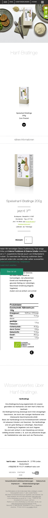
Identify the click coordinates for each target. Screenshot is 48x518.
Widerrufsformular (25, 486)
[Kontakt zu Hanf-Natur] (44, 16)
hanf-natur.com (36, 496)
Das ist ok (11, 272)
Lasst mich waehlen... (9, 265)
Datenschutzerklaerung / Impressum (15, 262)
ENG (11, 2)
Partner (21, 472)
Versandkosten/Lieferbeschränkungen (19, 481)
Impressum (15, 484)
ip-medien (30, 507)
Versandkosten (29, 221)
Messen (12, 472)
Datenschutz (40, 481)
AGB (20, 475)
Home (34, 2)
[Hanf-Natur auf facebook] (44, 12)
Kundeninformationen (25, 478)
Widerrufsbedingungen (31, 484)
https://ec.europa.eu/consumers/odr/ (21, 503)
